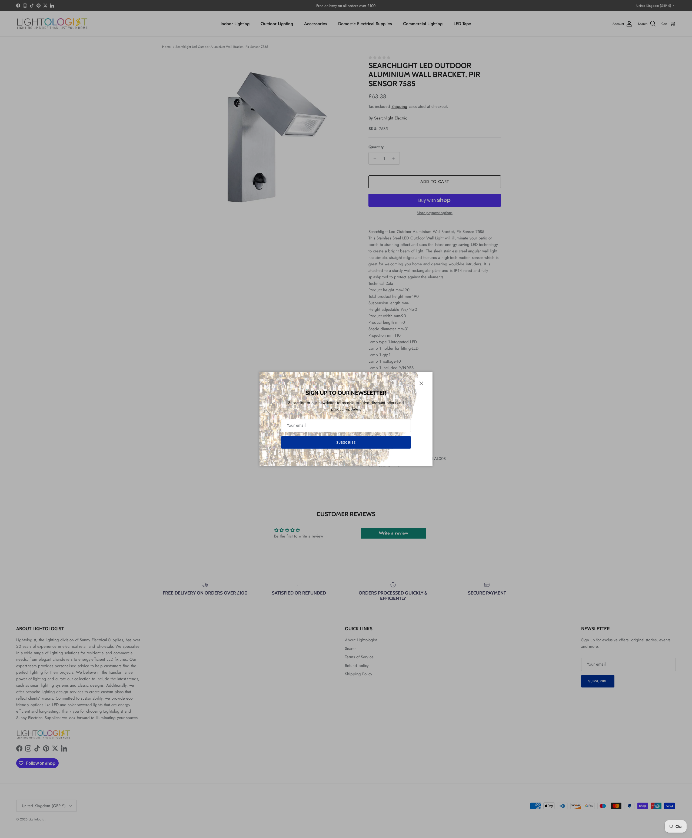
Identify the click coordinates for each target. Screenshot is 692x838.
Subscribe (345, 442)
